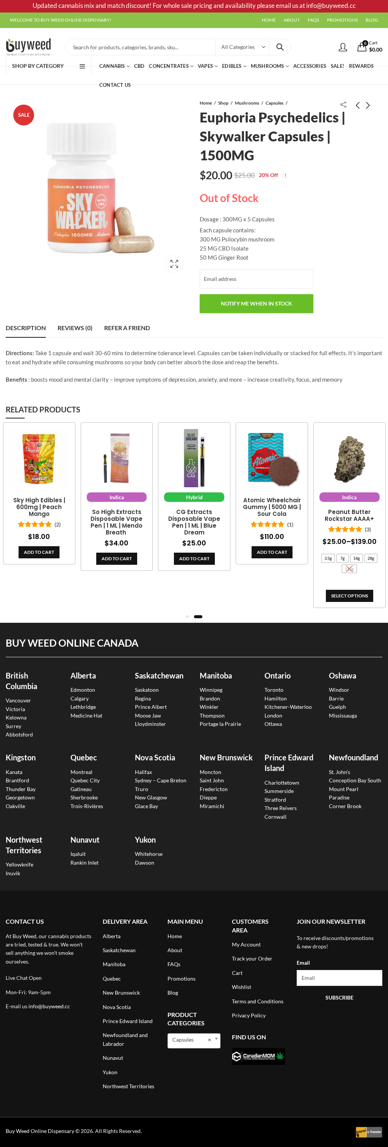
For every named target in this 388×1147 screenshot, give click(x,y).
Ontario (277, 675)
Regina (143, 698)
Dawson (144, 862)
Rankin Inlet (84, 862)
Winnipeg (211, 689)
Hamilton (275, 698)
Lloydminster (150, 724)
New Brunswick (226, 757)
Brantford (17, 780)
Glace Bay (146, 806)
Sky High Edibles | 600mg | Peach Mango (39, 507)
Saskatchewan (159, 675)
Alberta (83, 675)
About (174, 950)
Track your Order (252, 958)
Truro (141, 789)
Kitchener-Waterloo (288, 707)
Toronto (273, 689)
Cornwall (275, 816)
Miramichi (212, 806)
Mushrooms (247, 103)
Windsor (339, 689)
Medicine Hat (86, 715)
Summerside (279, 791)
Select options (349, 596)
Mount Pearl (343, 789)
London (273, 715)
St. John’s (339, 772)
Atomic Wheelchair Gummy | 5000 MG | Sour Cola (272, 507)
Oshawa (342, 675)
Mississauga (343, 715)
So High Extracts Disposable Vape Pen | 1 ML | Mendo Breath (116, 522)
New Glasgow (151, 797)
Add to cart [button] (39, 552)
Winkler (209, 707)
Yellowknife (19, 864)
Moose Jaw (148, 715)
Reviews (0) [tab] (75, 327)
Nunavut (113, 1058)
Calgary (79, 698)
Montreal (81, 772)
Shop (223, 103)
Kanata (14, 772)
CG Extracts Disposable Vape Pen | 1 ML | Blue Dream (194, 522)
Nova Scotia (155, 757)
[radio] (328, 558)
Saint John (212, 780)
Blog (172, 992)
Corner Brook (345, 806)
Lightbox (174, 264)
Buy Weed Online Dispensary (40, 1131)
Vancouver (18, 700)
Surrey (13, 726)
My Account (246, 944)
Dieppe (208, 797)
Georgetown (20, 797)
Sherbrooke (84, 797)
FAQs (173, 964)
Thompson (212, 715)
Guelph (337, 707)
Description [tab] (26, 327)
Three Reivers (280, 808)
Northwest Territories (128, 1086)
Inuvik (13, 873)
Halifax (143, 772)
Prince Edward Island (128, 1021)
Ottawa (273, 724)
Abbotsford (19, 734)
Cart (237, 973)
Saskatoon (147, 689)
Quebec (83, 757)
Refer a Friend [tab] (127, 327)
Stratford (275, 799)
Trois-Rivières (86, 806)
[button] (187, 616)
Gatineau (81, 789)
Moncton (210, 772)
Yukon (110, 1072)
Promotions (181, 978)
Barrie (336, 698)
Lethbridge (83, 707)
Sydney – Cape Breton (160, 780)
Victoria (15, 709)
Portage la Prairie (220, 724)
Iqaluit (78, 854)
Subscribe (339, 997)
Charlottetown (281, 782)
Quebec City (85, 780)
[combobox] (194, 1040)
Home (206, 103)
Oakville (15, 806)
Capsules (274, 103)
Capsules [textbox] (191, 1039)
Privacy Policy (249, 1015)
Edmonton (82, 689)
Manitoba (216, 675)
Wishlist (241, 987)
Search (280, 47)
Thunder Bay (21, 789)
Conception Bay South (355, 780)
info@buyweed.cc (49, 1006)
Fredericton (214, 789)
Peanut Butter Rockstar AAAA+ (349, 515)
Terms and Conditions (257, 1001)
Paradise (339, 797)
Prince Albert (151, 707)
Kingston (21, 757)
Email (303, 962)
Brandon (210, 698)
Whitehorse (149, 854)
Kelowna (16, 717)
